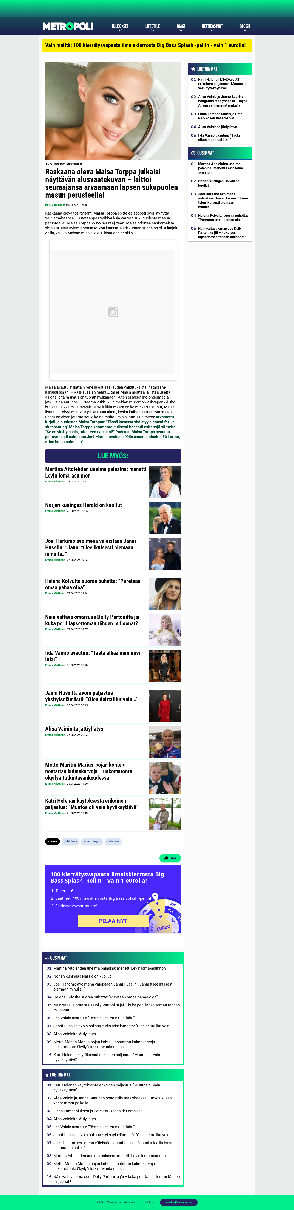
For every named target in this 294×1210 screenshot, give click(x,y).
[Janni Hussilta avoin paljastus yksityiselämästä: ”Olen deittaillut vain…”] (165, 706)
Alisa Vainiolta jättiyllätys (74, 729)
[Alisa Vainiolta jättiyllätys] (165, 742)
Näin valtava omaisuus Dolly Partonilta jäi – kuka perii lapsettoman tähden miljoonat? (94, 620)
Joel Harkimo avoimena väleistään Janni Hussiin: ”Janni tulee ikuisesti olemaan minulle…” (90, 547)
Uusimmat (58, 958)
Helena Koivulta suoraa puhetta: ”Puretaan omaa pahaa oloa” (93, 584)
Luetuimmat (60, 1074)
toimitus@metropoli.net (178, 1202)
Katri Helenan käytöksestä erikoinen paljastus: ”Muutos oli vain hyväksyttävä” (91, 803)
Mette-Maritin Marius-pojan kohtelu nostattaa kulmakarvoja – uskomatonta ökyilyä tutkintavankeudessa (88, 771)
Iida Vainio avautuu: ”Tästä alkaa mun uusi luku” (92, 656)
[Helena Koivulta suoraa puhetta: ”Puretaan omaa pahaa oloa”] (165, 594)
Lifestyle (152, 26)
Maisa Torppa (92, 841)
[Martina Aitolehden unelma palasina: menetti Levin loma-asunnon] (165, 482)
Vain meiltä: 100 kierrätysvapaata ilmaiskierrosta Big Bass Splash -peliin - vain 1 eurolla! (145, 45)
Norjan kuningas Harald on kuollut (83, 505)
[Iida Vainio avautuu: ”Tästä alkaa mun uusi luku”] (165, 666)
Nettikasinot (212, 26)
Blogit (245, 26)
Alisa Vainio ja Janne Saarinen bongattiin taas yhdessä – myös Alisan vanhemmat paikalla (112, 1100)
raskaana (113, 841)
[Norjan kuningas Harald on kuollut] (165, 518)
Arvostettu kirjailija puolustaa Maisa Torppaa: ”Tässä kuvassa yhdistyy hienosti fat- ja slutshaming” (110, 422)
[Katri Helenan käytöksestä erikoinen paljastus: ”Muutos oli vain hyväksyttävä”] (165, 814)
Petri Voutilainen (55, 204)
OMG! (181, 26)
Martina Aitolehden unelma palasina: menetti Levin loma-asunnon (95, 472)
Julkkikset (120, 26)
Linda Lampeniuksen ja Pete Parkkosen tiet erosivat (97, 1111)
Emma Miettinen (55, 481)
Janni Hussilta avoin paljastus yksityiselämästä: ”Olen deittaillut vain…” (91, 696)
